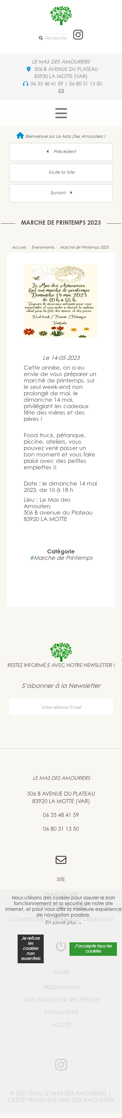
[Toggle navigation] (61, 113)
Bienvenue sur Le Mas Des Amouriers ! (64, 136)
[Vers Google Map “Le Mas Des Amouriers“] (28, 69)
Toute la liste (61, 172)
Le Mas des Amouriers (61, 62)
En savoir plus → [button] (63, 923)
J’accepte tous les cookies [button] (93, 948)
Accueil (18, 248)
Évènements (43, 248)
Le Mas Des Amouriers (61, 778)
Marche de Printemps (61, 558)
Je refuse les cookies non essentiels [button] (30, 949)
